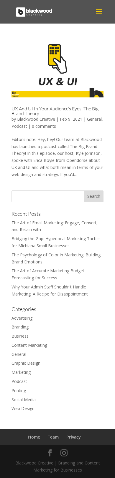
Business (20, 336)
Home (34, 437)
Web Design (23, 408)
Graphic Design (26, 363)
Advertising (22, 318)
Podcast (19, 126)
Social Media (24, 399)
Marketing (21, 372)
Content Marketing (29, 345)
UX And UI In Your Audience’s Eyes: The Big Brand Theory (55, 111)
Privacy (73, 437)
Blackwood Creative (36, 119)
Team (53, 437)
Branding (20, 327)
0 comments (44, 126)
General (94, 119)
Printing (19, 390)
